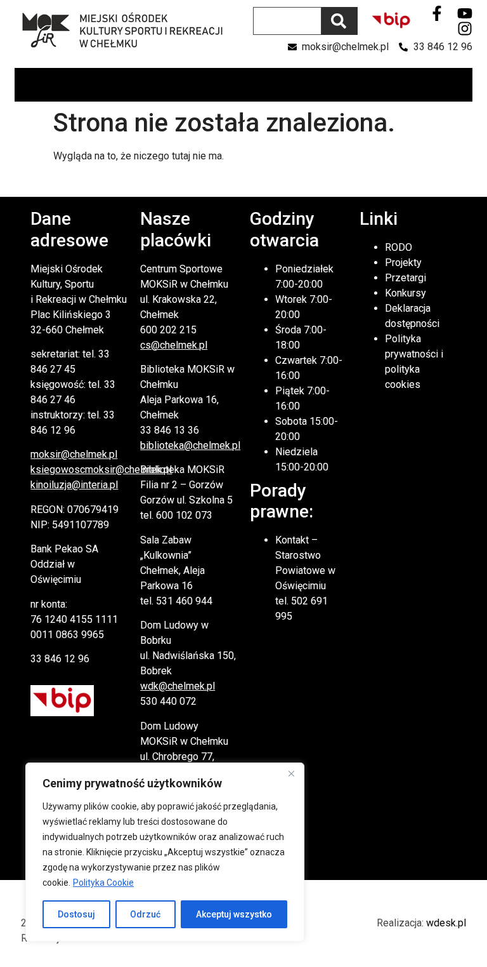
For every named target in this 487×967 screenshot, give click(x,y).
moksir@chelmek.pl (73, 454)
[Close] (291, 773)
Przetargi (405, 278)
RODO (398, 247)
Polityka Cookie (103, 882)
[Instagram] (464, 28)
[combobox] (287, 21)
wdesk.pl (446, 923)
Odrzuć (145, 914)
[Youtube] (464, 13)
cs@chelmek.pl (173, 345)
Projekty (403, 263)
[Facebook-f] (437, 13)
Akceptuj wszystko (234, 914)
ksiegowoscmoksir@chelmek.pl (101, 469)
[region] (164, 852)
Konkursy (405, 293)
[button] (461, 84)
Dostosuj (76, 914)
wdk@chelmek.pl (177, 686)
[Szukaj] (339, 21)
